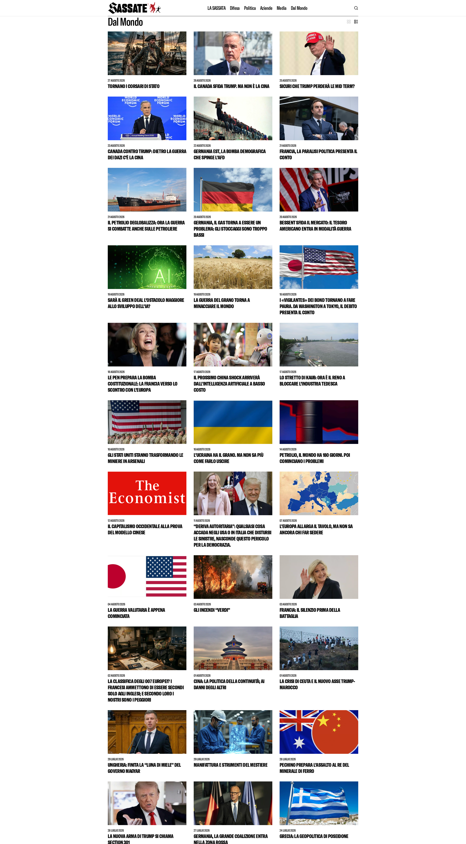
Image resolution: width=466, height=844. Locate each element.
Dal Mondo (299, 8)
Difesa (235, 8)
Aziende (266, 8)
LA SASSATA (217, 8)
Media (282, 8)
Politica (250, 8)
